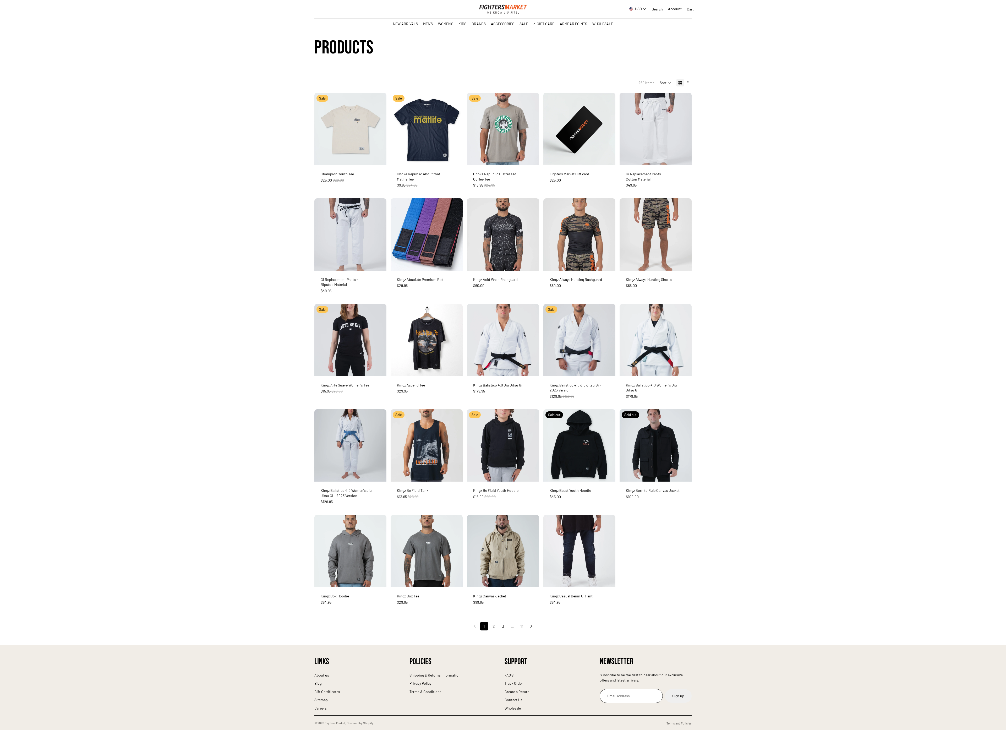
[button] (665, 83)
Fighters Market (335, 723)
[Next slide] (378, 129)
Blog (317, 683)
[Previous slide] (322, 129)
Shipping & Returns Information (435, 675)
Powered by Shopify (360, 723)
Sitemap (321, 700)
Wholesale (513, 708)
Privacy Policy (420, 683)
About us (321, 675)
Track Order (514, 683)
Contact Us (513, 700)
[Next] (531, 626)
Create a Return (517, 691)
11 (521, 626)
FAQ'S (509, 675)
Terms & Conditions (425, 691)
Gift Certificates (327, 691)
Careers (320, 708)
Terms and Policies (679, 723)
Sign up (678, 696)
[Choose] (378, 157)
